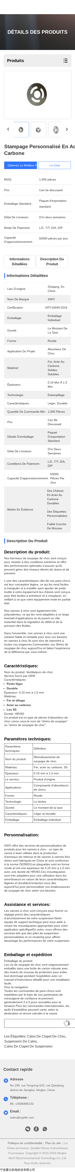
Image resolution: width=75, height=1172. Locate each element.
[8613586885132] (45, 1130)
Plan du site (53, 1143)
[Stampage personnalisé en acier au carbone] (37, 95)
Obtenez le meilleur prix (24, 165)
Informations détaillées (20, 261)
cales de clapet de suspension (28, 1046)
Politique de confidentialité (25, 1143)
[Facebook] (36, 1130)
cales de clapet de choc (46, 1036)
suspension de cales (20, 1041)
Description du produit (52, 261)
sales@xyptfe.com (22, 1117)
